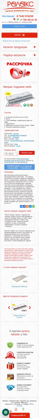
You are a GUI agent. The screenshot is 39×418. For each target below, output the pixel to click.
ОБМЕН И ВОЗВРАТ (24, 385)
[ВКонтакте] (21, 206)
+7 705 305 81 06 (28, 20)
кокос (6, 142)
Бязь (16, 144)
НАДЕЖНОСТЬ (22, 343)
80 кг (17, 139)
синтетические (29, 140)
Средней (16, 137)
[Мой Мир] (30, 206)
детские (16, 133)
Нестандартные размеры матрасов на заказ (16, 159)
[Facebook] (24, 206)
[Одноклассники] (27, 206)
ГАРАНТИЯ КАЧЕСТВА (25, 352)
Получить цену (27, 153)
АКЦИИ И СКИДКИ (23, 363)
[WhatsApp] (33, 206)
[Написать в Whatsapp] (18, 19)
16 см (18, 146)
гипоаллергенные (16, 140)
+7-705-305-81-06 (21, 162)
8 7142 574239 (24, 16)
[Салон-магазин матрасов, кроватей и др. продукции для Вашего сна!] (19, 12)
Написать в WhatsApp (5, 412)
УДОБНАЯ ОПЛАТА (24, 374)
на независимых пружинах (17, 135)
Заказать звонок (19, 26)
